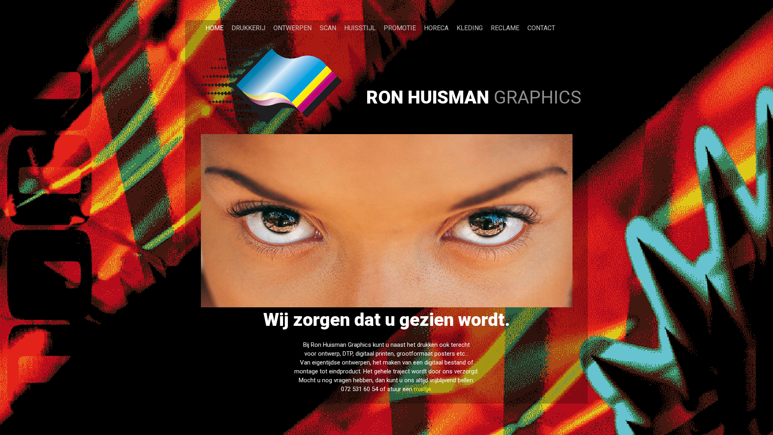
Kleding (470, 28)
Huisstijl (360, 28)
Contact (541, 28)
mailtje (422, 389)
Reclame (505, 28)
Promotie (400, 28)
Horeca (436, 28)
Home (214, 28)
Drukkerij (248, 28)
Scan (328, 28)
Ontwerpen (292, 28)
